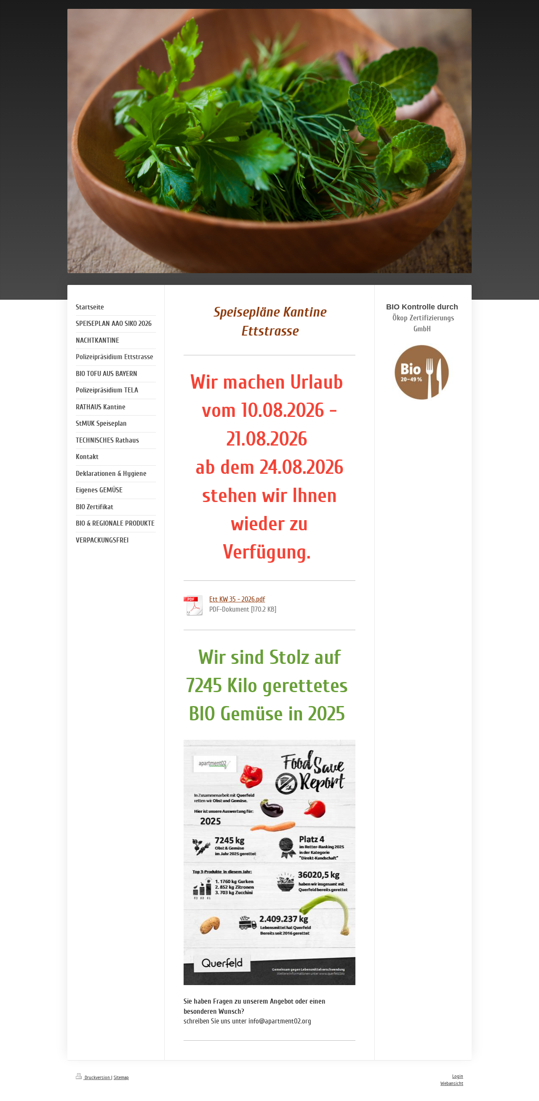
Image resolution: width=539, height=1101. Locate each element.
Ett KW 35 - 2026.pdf (237, 599)
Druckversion (97, 1077)
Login (457, 1076)
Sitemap (121, 1077)
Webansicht (451, 1083)
